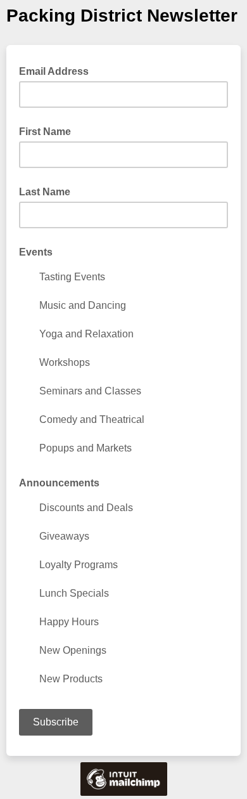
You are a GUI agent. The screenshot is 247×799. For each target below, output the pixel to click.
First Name (45, 131)
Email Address (57, 70)
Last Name (44, 191)
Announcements (59, 482)
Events (36, 252)
